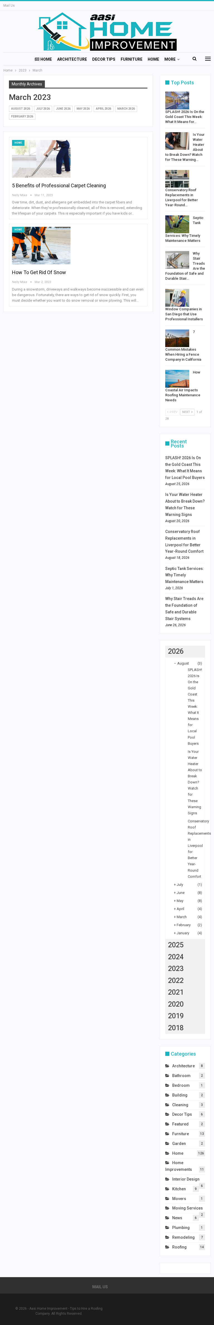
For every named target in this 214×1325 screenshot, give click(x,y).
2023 (176, 969)
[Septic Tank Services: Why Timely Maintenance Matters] (177, 224)
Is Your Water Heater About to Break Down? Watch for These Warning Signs (195, 782)
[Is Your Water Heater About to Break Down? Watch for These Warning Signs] (177, 141)
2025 (176, 945)
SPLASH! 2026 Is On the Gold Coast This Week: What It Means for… (184, 117)
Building (180, 1095)
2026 (176, 651)
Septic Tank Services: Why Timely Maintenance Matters (184, 575)
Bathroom (181, 1075)
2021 (176, 992)
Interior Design (186, 1179)
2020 (176, 1004)
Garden (179, 1143)
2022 (176, 981)
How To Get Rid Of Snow (39, 272)
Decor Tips (103, 59)
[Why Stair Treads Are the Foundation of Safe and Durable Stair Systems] (177, 260)
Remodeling (183, 1237)
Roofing (179, 1247)
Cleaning (180, 1105)
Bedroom (181, 1085)
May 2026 (83, 108)
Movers (179, 1198)
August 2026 (20, 108)
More (170, 59)
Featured (180, 1124)
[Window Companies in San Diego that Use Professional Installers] (177, 298)
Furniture (131, 59)
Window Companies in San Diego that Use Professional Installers (184, 314)
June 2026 (63, 108)
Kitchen (179, 1189)
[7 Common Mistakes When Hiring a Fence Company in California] (177, 338)
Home (46, 59)
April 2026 (103, 108)
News (177, 1218)
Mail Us (9, 6)
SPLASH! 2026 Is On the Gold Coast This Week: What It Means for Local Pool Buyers (195, 707)
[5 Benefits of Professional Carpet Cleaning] (41, 158)
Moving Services (187, 1208)
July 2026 (43, 108)
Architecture (72, 59)
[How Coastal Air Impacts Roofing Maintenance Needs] (177, 379)
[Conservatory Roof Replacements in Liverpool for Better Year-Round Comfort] (177, 179)
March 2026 (126, 108)
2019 (176, 1016)
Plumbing (181, 1227)
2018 (176, 1028)
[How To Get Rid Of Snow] (41, 245)
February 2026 (22, 116)
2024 (176, 957)
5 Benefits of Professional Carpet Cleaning (59, 185)
